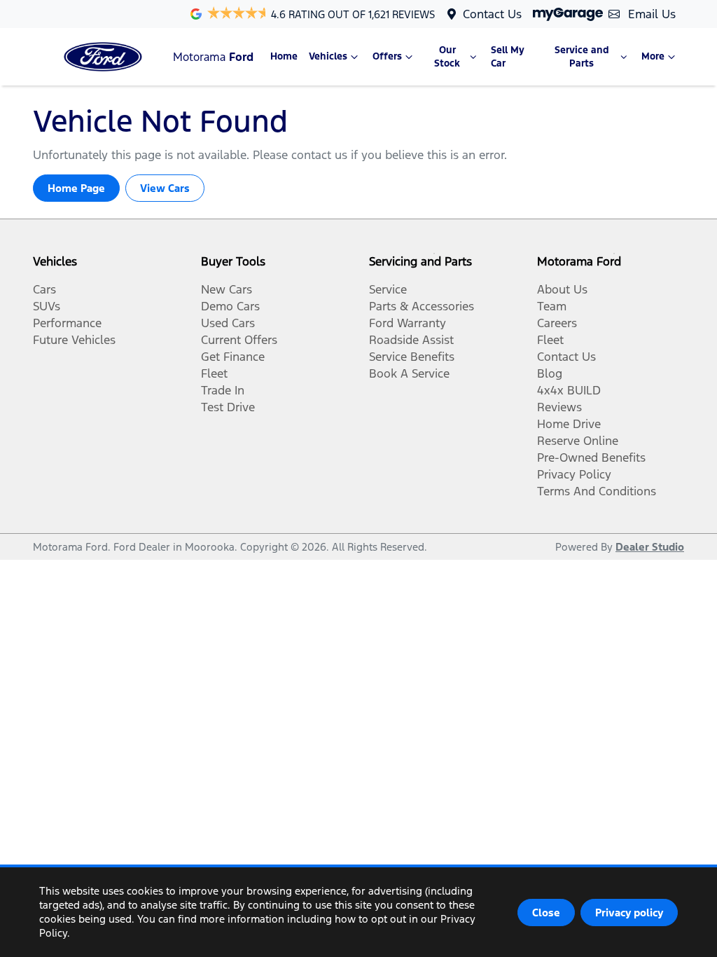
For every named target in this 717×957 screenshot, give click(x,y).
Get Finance (233, 356)
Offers (387, 56)
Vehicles (328, 56)
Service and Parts (582, 56)
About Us (562, 289)
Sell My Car (507, 56)
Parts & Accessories (421, 306)
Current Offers (239, 339)
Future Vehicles (74, 339)
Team (551, 306)
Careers (557, 323)
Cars (44, 289)
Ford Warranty (407, 323)
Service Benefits (411, 356)
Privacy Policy (574, 474)
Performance (67, 323)
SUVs (46, 306)
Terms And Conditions (596, 491)
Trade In (222, 390)
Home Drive (569, 424)
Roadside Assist (411, 339)
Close (546, 912)
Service (388, 289)
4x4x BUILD (569, 390)
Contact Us (492, 14)
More (652, 56)
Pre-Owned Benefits (591, 457)
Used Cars (228, 323)
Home (284, 56)
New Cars (226, 289)
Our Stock (447, 56)
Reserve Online (577, 440)
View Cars (165, 188)
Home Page (76, 188)
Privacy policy (629, 912)
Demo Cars (230, 306)
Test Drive (228, 407)
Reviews (559, 407)
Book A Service (409, 373)
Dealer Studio (649, 546)
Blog (549, 373)
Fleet (214, 373)
